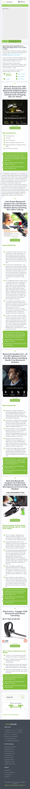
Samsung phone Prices (10, 747)
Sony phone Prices (9, 751)
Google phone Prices (9, 762)
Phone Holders (21, 74)
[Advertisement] (15, 24)
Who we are (7, 770)
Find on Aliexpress (15, 128)
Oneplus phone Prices (9, 764)
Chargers (8, 79)
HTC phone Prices (8, 755)
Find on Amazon (15, 240)
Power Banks (21, 76)
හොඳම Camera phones (10, 738)
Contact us (7, 776)
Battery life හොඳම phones (10, 736)
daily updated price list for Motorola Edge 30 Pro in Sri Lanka (13, 54)
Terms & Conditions (9, 772)
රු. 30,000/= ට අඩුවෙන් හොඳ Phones (13, 730)
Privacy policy (7, 774)
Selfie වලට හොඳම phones (10, 734)
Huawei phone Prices (9, 753)
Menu (22, 1)
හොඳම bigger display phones (11, 740)
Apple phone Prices (9, 749)
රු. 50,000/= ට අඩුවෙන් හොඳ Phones (13, 732)
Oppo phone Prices (9, 759)
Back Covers (21, 79)
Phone (7, 2)
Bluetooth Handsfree (8, 74)
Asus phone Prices (9, 757)
